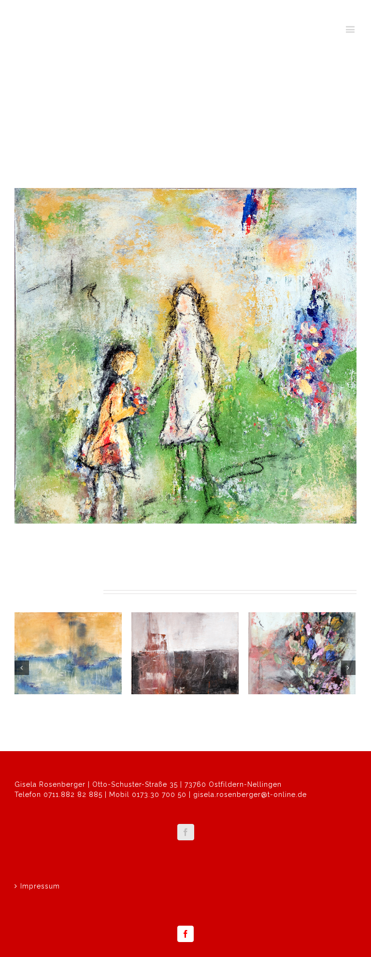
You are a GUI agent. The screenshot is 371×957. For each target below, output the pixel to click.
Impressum (40, 886)
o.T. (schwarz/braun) (176, 707)
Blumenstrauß (278, 707)
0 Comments (99, 718)
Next (344, 151)
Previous (311, 151)
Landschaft (39, 707)
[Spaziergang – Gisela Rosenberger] (185, 356)
